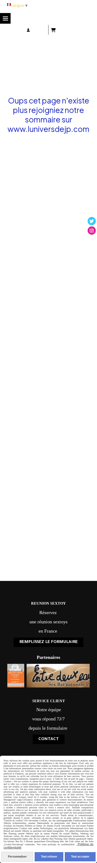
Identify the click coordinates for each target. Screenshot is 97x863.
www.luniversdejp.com (48, 129)
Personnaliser (17, 856)
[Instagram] (92, 230)
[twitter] (92, 221)
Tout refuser (49, 856)
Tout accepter (80, 856)
